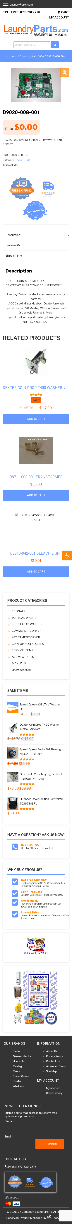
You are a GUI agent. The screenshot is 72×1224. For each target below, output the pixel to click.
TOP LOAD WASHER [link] (25, 617)
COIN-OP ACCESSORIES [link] (28, 644)
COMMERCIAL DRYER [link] (27, 630)
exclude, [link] (13, 164)
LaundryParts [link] (43, 1211)
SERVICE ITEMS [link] (22, 650)
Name (8, 1121)
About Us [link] (51, 1051)
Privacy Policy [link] (54, 1056)
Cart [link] (64, 12)
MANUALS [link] (19, 663)
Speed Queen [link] (21, 1076)
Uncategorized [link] (21, 670)
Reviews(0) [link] (13, 245)
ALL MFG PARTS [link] (23, 656)
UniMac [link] (17, 1081)
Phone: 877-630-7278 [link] (22, 1167)
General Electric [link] (22, 1056)
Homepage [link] (11, 56)
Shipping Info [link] (14, 255)
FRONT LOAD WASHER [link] (27, 624)
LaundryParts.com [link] (21, 4)
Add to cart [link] (36, 419)
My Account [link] (59, 17)
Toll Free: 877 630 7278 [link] (21, 12)
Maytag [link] (17, 1066)
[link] (67, 555)
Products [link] (24, 56)
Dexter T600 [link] (37, 56)
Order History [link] (54, 1093)
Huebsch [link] (18, 1061)
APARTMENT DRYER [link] (26, 637)
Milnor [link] (16, 1071)
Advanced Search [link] (56, 1066)
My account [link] (53, 1088)
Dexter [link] (17, 1051)
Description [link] (13, 235)
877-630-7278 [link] (31, 845)
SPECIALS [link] (18, 611)
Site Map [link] (51, 1071)
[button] (64, 72)
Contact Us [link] (53, 1061)
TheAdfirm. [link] (59, 1218)
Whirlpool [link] (18, 1086)
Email (8, 1136)
